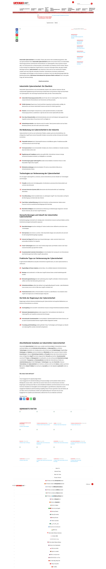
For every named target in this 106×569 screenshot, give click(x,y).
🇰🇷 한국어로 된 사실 (54, 539)
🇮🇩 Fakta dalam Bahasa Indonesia (54, 533)
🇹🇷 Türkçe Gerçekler (54, 563)
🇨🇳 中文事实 (54, 566)
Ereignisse (64, 9)
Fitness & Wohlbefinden (71, 9)
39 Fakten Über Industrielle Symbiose (61, 442)
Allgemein (78, 9)
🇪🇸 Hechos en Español (54, 502)
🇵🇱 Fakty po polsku (54, 548)
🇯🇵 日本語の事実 (54, 536)
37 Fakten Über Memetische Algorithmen (80, 42)
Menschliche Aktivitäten (92, 9)
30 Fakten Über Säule (81, 52)
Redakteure (28, 388)
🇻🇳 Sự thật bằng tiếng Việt (54, 560)
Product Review (57, 477)
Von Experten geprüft (56, 15)
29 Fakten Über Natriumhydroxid (60, 424)
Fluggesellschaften (25, 9)
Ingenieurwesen (52, 22)
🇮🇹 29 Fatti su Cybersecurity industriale (54, 493)
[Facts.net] (20, 2)
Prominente (34, 9)
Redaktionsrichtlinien (65, 15)
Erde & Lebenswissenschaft (55, 9)
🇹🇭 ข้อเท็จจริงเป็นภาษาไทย (54, 557)
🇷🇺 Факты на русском (54, 554)
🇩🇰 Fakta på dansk (54, 511)
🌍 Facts (54, 496)
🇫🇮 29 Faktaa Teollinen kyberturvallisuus (54, 486)
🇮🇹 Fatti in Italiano (54, 505)
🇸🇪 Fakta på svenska (54, 514)
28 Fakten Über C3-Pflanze (25, 442)
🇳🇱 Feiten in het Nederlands (54, 545)
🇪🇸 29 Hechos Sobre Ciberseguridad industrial (54, 483)
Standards (27, 386)
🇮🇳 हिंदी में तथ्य (54, 529)
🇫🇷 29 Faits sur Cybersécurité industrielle (54, 489)
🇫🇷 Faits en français (54, 499)
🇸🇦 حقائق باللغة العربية (54, 523)
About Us (58, 468)
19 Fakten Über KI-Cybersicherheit (43, 424)
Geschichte (85, 9)
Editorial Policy (57, 471)
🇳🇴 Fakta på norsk (54, 517)
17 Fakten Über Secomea (76, 424)
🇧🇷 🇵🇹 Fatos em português (54, 508)
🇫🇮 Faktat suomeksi (54, 520)
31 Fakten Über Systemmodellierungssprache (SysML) (77, 36)
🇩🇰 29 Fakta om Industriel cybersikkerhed (54, 480)
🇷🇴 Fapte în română (54, 551)
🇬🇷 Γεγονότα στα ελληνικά (54, 526)
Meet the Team (57, 474)
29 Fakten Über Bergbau (24, 426)
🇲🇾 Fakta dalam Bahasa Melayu (54, 542)
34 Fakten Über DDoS (24, 460)
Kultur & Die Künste (47, 9)
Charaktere (41, 9)
